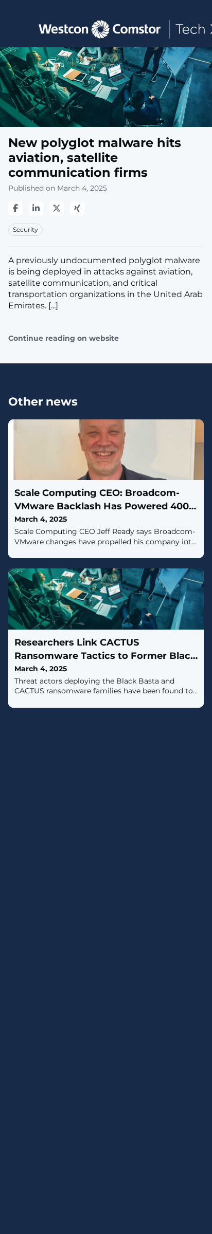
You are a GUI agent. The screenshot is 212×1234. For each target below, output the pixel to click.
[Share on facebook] (15, 208)
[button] (16, 28)
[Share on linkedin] (36, 208)
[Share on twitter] (56, 208)
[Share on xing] (77, 208)
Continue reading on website (63, 338)
